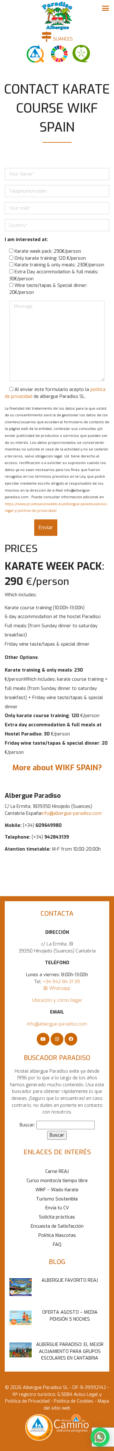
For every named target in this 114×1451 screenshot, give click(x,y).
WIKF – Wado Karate (57, 1190)
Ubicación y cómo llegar (57, 1000)
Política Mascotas (57, 1235)
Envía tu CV (57, 1208)
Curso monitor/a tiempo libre (57, 1181)
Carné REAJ (57, 1172)
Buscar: (27, 1125)
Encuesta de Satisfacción (57, 1226)
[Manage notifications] (99, 1437)
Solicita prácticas (57, 1217)
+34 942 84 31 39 (61, 982)
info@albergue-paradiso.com (71, 813)
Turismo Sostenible (57, 1199)
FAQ (57, 1245)
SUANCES (62, 39)
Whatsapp (59, 988)
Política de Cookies (73, 1401)
